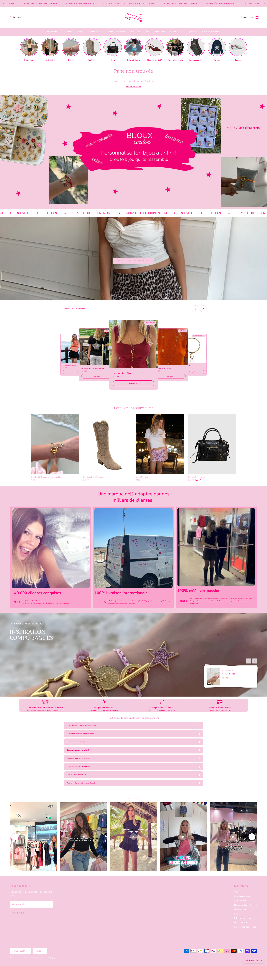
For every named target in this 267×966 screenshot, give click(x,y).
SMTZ (18, 958)
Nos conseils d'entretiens (245, 905)
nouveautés (52, 31)
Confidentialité (241, 900)
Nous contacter (241, 922)
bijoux (80, 31)
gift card (192, 31)
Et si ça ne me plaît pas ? (76, 742)
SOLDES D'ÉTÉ (177, 31)
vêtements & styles (116, 31)
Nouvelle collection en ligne (133, 261)
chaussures (135, 31)
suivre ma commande (211, 31)
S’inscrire (18, 913)
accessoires (160, 31)
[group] (29, 49)
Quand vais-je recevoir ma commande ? (82, 725)
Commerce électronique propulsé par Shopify (38, 958)
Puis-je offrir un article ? (76, 775)
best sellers (67, 31)
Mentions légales (242, 896)
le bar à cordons (96, 31)
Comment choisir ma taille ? (78, 750)
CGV (236, 891)
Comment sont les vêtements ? (79, 758)
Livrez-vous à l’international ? (78, 766)
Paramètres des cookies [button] (245, 926)
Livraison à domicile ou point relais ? (81, 734)
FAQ (236, 913)
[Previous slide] (195, 308)
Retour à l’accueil (133, 86)
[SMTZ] (133, 17)
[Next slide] (203, 308)
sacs (147, 31)
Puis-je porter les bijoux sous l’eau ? (81, 783)
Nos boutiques (240, 909)
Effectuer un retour (242, 918)
